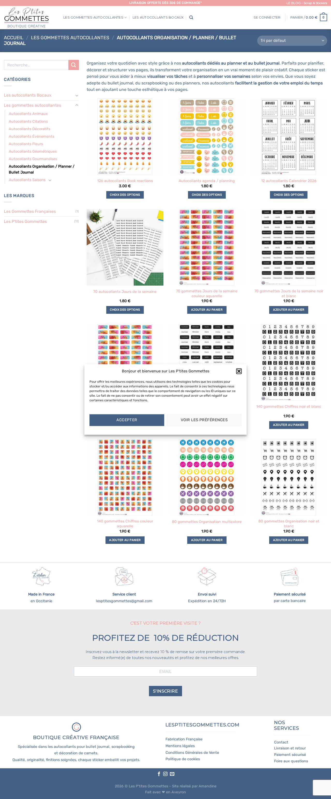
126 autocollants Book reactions (125, 181)
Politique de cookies (183, 759)
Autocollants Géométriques (33, 151)
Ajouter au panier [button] (207, 309)
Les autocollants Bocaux (158, 17)
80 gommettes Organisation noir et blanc (288, 523)
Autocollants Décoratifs (29, 129)
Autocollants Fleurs (26, 144)
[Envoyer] (74, 65)
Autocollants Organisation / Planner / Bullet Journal (41, 169)
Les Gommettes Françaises (30, 211)
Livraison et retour (290, 748)
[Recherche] (191, 17)
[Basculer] (77, 95)
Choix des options (125, 195)
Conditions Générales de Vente (192, 752)
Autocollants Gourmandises (33, 159)
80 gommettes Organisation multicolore (207, 522)
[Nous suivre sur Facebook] (158, 774)
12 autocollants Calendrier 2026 (289, 181)
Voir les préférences (204, 420)
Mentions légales (180, 746)
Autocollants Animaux (28, 114)
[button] (239, 371)
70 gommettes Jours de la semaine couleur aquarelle (206, 293)
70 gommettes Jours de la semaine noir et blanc (288, 293)
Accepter (126, 420)
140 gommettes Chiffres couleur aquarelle (125, 523)
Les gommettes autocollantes (93, 17)
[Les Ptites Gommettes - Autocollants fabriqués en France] (30, 17)
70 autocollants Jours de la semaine (124, 291)
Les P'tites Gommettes (25, 221)
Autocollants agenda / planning (207, 181)
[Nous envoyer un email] (172, 774)
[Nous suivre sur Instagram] (165, 774)
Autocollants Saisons (27, 180)
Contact (281, 742)
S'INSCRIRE (165, 691)
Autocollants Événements (31, 136)
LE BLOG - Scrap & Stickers (307, 3)
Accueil (13, 38)
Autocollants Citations (28, 121)
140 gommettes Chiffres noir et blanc (288, 406)
